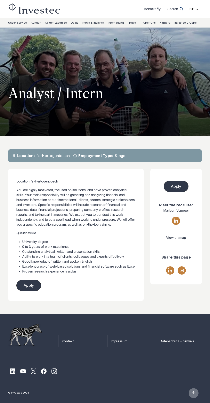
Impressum (119, 341)
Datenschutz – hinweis (177, 341)
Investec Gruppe (186, 22)
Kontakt (68, 341)
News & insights (93, 22)
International (116, 22)
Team (132, 22)
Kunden (36, 22)
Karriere (165, 22)
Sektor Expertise (56, 22)
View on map (176, 238)
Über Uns (149, 22)
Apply (29, 285)
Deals (74, 22)
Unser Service (17, 22)
